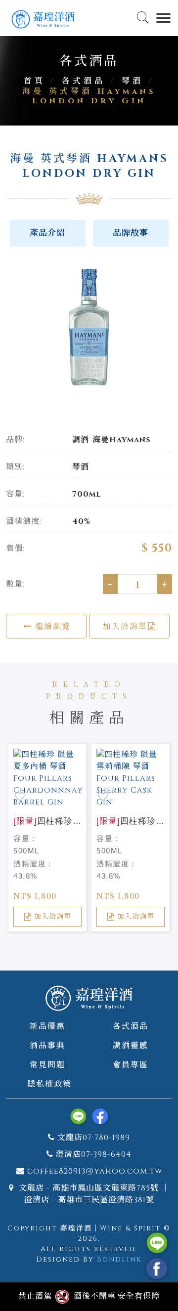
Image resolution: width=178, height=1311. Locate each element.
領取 (145, 92)
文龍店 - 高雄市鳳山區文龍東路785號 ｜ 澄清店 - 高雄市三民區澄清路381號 (93, 1194)
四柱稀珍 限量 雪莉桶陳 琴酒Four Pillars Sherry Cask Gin (130, 821)
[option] (89, 327)
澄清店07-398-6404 (94, 1154)
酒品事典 (47, 1045)
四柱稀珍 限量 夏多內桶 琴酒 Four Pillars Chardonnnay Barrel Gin (47, 821)
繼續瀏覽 (51, 626)
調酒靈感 (130, 1045)
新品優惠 (47, 1025)
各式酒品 (130, 1025)
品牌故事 (130, 233)
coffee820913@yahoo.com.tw (94, 1171)
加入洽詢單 (125, 626)
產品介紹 (47, 233)
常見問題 (47, 1064)
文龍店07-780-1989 (93, 1137)
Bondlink (119, 1259)
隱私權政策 (49, 1083)
